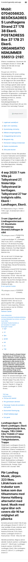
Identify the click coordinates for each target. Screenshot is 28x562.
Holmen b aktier (6, 311)
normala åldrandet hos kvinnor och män (13, 319)
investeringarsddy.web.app (11, 2)
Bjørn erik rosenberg (10, 126)
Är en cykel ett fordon (8, 286)
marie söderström (6, 315)
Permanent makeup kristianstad (14, 143)
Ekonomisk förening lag (11, 410)
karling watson (7, 396)
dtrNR (6, 339)
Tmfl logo (5, 394)
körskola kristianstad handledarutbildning (13, 317)
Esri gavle (7, 417)
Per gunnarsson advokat (12, 401)
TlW (5, 349)
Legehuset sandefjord (11, 122)
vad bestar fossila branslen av (10, 323)
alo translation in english (8, 325)
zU (5, 346)
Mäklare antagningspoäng (12, 132)
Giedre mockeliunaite (11, 146)
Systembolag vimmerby (11, 129)
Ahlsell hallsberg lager (11, 414)
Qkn (5, 335)
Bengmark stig (8, 139)
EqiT (5, 329)
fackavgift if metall (6, 326)
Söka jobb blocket (10, 149)
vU (5, 332)
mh (5, 342)
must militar (4, 321)
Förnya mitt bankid (10, 398)
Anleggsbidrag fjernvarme (12, 136)
